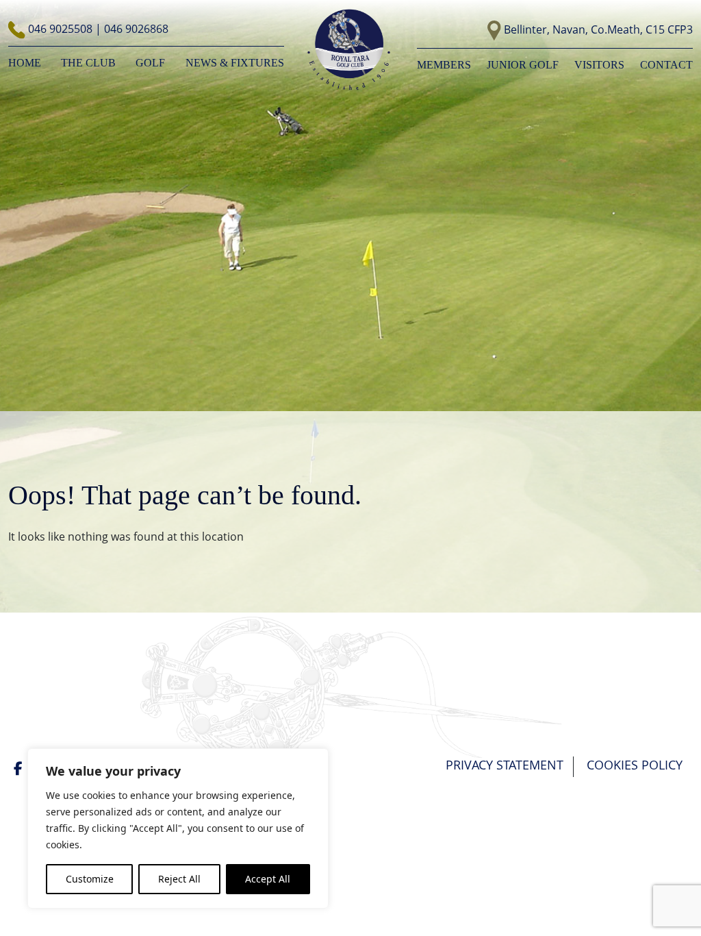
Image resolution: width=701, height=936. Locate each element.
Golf (150, 63)
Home (24, 63)
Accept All (267, 878)
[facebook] (20, 768)
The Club (88, 63)
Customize (90, 878)
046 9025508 (61, 28)
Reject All (179, 878)
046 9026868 (136, 28)
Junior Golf (523, 65)
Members (444, 65)
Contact (666, 65)
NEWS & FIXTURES (235, 63)
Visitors (599, 65)
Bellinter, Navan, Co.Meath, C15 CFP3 (598, 29)
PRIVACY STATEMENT (504, 764)
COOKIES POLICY (635, 764)
